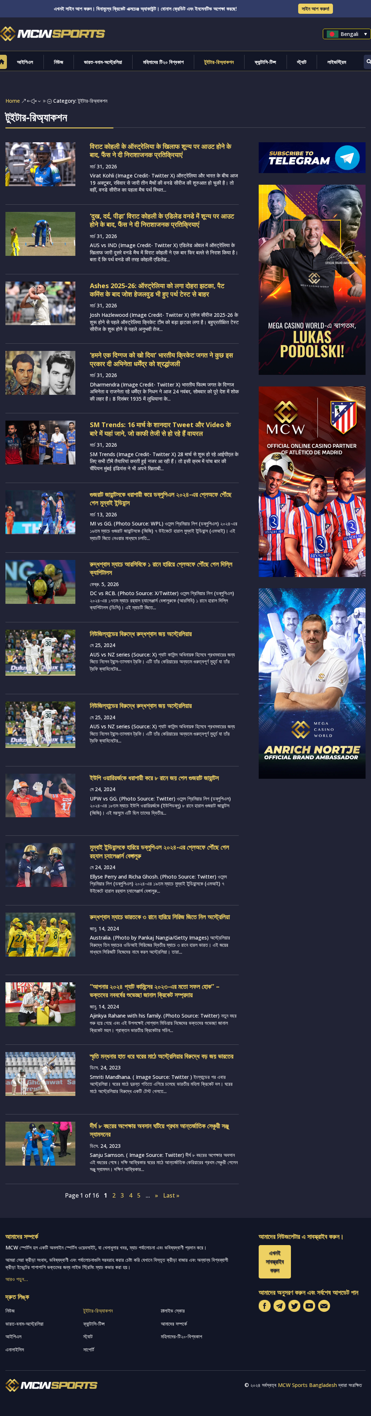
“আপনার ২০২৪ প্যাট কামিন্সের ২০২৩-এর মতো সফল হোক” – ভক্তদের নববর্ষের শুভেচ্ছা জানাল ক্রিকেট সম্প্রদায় (155, 990)
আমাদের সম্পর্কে (174, 1323)
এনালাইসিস (14, 1349)
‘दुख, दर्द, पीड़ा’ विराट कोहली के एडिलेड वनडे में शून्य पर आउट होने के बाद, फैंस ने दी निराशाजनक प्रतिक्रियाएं (162, 220)
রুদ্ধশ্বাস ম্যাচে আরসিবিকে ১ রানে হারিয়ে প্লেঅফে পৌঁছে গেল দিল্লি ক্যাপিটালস (161, 568)
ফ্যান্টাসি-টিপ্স (265, 61)
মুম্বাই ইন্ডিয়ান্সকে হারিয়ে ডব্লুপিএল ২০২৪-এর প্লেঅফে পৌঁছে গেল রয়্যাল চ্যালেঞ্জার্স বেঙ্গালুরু (159, 851)
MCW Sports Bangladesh (307, 1385)
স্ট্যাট (302, 61)
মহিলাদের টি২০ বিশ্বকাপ (163, 61)
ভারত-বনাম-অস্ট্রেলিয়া (103, 61)
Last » (171, 1195)
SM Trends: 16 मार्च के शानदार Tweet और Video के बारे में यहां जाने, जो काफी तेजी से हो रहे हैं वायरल (160, 428)
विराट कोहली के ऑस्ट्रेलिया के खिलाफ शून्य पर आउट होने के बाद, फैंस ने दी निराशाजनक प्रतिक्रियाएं (160, 150)
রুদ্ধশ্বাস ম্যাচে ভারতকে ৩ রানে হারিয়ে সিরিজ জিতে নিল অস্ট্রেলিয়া (160, 916)
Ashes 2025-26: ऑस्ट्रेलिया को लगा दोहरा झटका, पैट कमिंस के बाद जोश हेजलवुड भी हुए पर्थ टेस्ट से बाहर (157, 289)
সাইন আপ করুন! (315, 8)
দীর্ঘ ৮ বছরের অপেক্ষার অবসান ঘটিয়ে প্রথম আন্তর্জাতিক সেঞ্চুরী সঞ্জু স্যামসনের (159, 1129)
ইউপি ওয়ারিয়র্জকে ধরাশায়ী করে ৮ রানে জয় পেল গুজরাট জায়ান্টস (154, 777)
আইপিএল (25, 61)
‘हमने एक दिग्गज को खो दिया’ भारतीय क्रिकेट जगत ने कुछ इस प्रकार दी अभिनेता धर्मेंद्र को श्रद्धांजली (161, 359)
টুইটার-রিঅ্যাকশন (219, 61)
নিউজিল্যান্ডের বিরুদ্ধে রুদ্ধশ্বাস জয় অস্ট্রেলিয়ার (141, 633)
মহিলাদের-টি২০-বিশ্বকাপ (181, 1336)
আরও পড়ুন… (16, 1279)
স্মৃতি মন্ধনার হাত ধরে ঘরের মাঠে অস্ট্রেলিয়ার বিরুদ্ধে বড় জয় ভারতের (161, 1056)
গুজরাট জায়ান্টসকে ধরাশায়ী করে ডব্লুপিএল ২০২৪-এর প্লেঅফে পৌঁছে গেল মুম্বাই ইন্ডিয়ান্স (161, 498)
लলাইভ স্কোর (173, 1310)
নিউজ (58, 61)
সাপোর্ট (88, 1349)
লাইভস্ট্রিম (337, 61)
